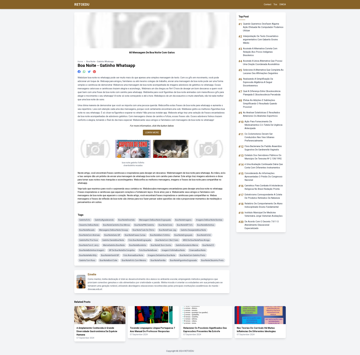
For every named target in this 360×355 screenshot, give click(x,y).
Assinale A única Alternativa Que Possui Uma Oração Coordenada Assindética (262, 63)
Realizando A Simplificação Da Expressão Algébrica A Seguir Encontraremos (258, 82)
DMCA (282, 4)
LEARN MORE (152, 132)
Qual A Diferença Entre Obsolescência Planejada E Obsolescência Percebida (261, 93)
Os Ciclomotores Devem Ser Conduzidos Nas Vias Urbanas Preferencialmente (259, 137)
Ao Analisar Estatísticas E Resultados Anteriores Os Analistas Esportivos (261, 114)
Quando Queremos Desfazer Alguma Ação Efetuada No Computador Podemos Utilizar (263, 27)
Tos (275, 4)
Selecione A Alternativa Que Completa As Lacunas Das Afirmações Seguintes (263, 72)
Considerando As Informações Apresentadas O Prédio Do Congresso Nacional (263, 176)
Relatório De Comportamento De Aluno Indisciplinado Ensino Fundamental (264, 205)
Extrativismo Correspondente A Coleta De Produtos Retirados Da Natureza (263, 196)
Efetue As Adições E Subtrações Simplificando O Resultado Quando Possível (260, 103)
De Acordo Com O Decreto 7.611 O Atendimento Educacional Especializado (262, 225)
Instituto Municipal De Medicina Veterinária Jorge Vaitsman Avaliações (264, 214)
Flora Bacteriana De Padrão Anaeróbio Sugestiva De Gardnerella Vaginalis (263, 148)
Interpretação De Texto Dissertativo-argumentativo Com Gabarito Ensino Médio (261, 39)
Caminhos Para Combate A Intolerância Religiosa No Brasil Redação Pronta (264, 187)
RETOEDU (81, 4)
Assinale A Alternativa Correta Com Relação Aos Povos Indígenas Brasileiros (260, 52)
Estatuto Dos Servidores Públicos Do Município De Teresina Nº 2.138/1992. (263, 157)
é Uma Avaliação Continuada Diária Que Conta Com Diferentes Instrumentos (264, 166)
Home (80, 61)
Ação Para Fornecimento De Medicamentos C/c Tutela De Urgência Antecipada (263, 125)
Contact (267, 4)
